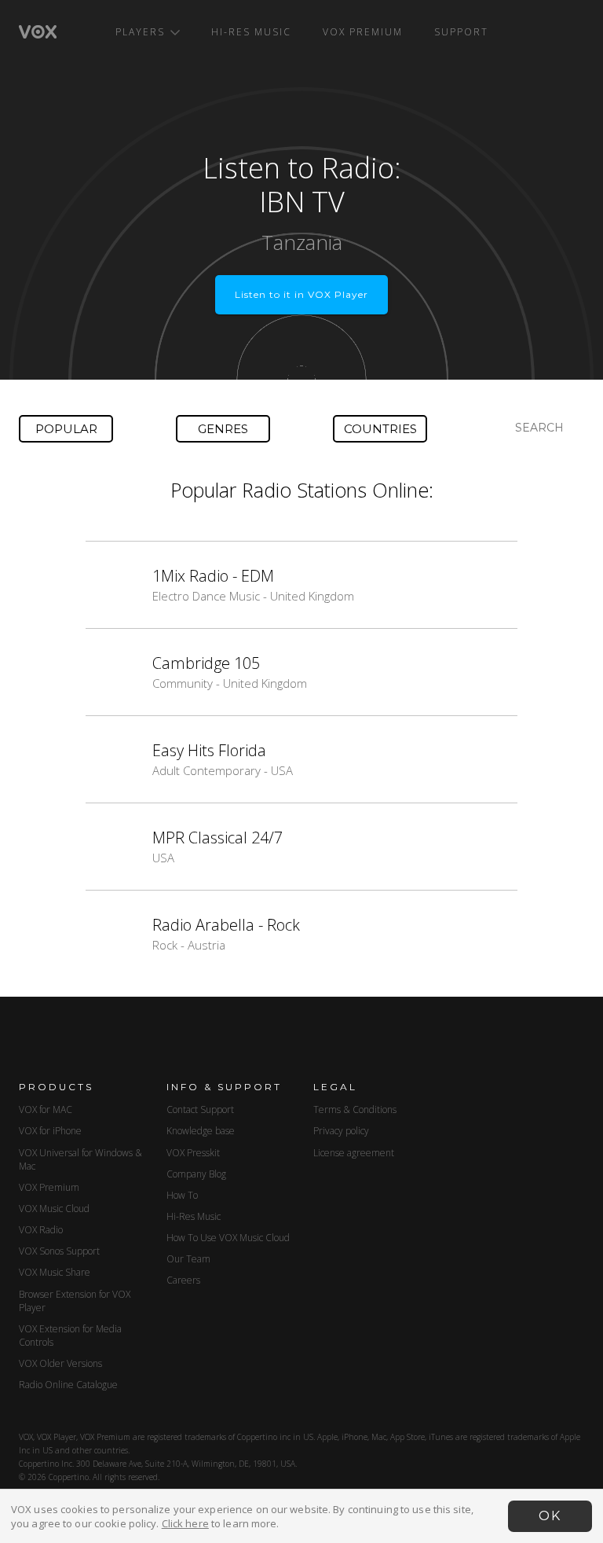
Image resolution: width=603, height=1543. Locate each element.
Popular (66, 428)
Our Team (188, 1259)
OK (550, 1515)
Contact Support (200, 1109)
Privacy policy (341, 1130)
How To (182, 1195)
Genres (223, 428)
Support (461, 32)
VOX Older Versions (60, 1363)
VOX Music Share (54, 1272)
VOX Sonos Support (59, 1251)
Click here (185, 1523)
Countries (380, 428)
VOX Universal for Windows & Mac (80, 1159)
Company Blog (196, 1174)
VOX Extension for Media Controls (70, 1335)
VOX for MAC (45, 1109)
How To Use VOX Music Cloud (228, 1237)
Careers (183, 1280)
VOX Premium (363, 32)
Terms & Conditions (355, 1109)
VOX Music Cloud (54, 1208)
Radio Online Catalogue (68, 1384)
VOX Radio (41, 1229)
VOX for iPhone (50, 1130)
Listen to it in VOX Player (301, 294)
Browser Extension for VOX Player (74, 1301)
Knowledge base (200, 1130)
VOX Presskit (193, 1152)
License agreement (353, 1152)
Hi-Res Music (251, 32)
